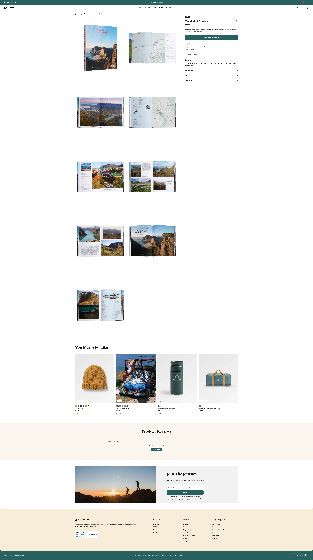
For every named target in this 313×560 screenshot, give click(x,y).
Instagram (156, 524)
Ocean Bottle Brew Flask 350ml (166, 408)
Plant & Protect (187, 527)
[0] (305, 8)
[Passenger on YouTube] (8, 2)
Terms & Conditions (136, 555)
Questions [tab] (116, 442)
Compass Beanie (80, 408)
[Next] (113, 379)
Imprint (159, 555)
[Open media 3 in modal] (100, 112)
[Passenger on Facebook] (15, 2)
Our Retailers (216, 533)
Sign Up (185, 492)
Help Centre (216, 524)
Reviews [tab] (110, 442)
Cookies (149, 555)
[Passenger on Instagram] (5, 2)
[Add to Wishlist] (236, 21)
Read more (204, 31)
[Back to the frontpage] (76, 14)
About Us (186, 524)
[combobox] (306, 2)
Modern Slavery (173, 555)
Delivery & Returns (192, 54)
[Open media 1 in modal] (100, 48)
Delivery (215, 527)
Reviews (185, 538)
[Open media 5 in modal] (100, 176)
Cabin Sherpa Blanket (122, 408)
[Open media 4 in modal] (152, 112)
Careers (185, 541)
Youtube (156, 530)
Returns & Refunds (218, 530)
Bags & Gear (83, 14)
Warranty (215, 538)
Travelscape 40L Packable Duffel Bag (209, 408)
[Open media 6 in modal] (152, 176)
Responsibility (187, 530)
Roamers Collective (189, 536)
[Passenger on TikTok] (12, 2)
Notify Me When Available (211, 37)
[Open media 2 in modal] (152, 48)
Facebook (156, 533)
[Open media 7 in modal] (100, 241)
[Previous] (76, 379)
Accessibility (154, 555)
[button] (79, 413)
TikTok (155, 527)
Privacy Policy (144, 555)
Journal (185, 533)
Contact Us (215, 536)
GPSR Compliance (165, 555)
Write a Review (157, 450)
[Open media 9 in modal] (100, 305)
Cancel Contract (180, 555)
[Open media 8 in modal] (152, 241)
